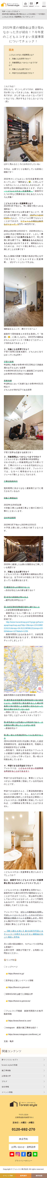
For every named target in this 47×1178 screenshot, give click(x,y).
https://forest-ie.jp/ (16, 974)
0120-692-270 (23, 1129)
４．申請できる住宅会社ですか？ (21, 73)
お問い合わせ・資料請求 (23, 1147)
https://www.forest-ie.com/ (19, 1021)
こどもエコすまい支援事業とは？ (21, 55)
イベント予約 (8, 1175)
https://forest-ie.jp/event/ (19, 987)
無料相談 (39, 1175)
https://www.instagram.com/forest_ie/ (24, 1034)
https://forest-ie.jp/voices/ (19, 1001)
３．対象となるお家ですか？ (20, 69)
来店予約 (23, 1139)
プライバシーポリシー (23, 1161)
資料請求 (23, 1175)
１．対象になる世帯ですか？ (20, 59)
